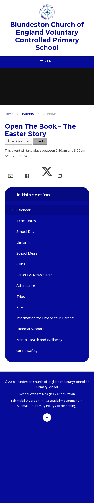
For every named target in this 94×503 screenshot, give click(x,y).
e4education (66, 394)
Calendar (49, 113)
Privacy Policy (44, 406)
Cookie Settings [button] (66, 406)
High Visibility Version (25, 401)
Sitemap (23, 406)
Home (9, 113)
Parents (28, 113)
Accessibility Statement (62, 401)
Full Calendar (20, 141)
